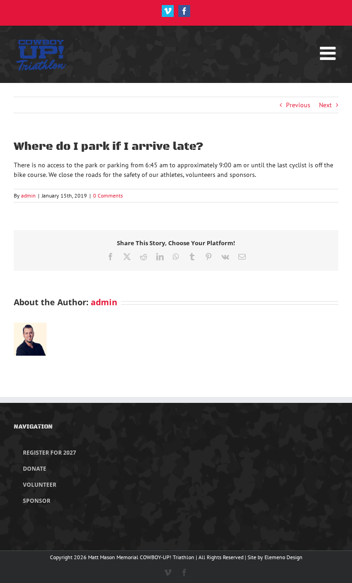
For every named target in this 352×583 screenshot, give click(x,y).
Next (325, 105)
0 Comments (108, 195)
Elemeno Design (283, 557)
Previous (298, 105)
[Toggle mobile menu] (329, 48)
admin (28, 195)
